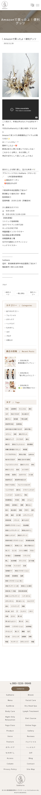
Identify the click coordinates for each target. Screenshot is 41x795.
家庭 (20, 510)
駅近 (26, 495)
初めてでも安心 (10, 485)
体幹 (15, 434)
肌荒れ (14, 475)
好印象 (7, 475)
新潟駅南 (15, 576)
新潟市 (7, 626)
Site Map (31, 769)
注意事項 (13, 409)
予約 (6, 409)
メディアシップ (28, 515)
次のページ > (33, 293)
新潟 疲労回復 (22, 591)
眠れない (28, 505)
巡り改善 (31, 561)
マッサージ (14, 642)
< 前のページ (8, 293)
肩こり (17, 631)
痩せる (18, 490)
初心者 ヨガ (9, 611)
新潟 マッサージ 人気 (11, 586)
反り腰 (18, 515)
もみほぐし (10, 327)
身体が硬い (28, 429)
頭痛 (23, 606)
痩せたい (8, 419)
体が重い (8, 555)
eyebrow (31, 454)
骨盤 (32, 642)
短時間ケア (8, 571)
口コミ (13, 616)
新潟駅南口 (8, 500)
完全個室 (26, 525)
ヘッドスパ (10, 323)
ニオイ (31, 611)
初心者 (7, 636)
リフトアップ (15, 606)
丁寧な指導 (23, 419)
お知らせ (9, 340)
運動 (23, 500)
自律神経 (28, 626)
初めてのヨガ (15, 414)
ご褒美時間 (17, 555)
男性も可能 (22, 454)
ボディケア (10, 319)
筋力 (6, 510)
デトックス (22, 561)
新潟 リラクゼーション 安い (14, 581)
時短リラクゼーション (22, 571)
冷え (27, 621)
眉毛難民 (30, 444)
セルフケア (30, 601)
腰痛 (23, 631)
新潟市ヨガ (8, 480)
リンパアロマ (9, 490)
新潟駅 (7, 576)
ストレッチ (15, 636)
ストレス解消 (23, 550)
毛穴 (28, 631)
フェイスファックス (11, 464)
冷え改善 (8, 566)
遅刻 (30, 409)
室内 (32, 510)
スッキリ (23, 611)
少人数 (31, 475)
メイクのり (25, 469)
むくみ (14, 550)
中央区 (17, 500)
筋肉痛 (16, 419)
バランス (16, 520)
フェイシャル (11, 315)
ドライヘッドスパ (28, 490)
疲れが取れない (29, 545)
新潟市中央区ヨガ (20, 480)
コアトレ (8, 434)
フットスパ (17, 566)
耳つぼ (20, 616)
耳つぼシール (20, 601)
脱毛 (17, 469)
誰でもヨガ (25, 520)
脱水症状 (13, 510)
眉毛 (27, 439)
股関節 (24, 636)
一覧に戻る (20, 293)
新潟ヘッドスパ (10, 535)
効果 (6, 616)
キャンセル (22, 409)
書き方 (7, 444)
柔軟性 (7, 505)
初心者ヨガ (25, 414)
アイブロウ (19, 439)
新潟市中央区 (9, 424)
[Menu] (37, 5)
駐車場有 (19, 424)
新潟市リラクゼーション (12, 525)
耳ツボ (21, 621)
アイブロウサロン (10, 454)
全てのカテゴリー (12, 311)
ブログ (4, 285)
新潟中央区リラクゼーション (14, 540)
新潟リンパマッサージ (12, 530)
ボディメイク (24, 642)
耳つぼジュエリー (10, 621)
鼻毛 (32, 464)
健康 (21, 505)
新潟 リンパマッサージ (12, 596)
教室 (6, 642)
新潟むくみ (18, 545)
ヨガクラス (22, 475)
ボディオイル (9, 601)
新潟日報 (8, 520)
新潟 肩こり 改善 (10, 591)
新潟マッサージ (22, 535)
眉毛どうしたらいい (18, 444)
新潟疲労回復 (30, 540)
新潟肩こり (8, 545)
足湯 (24, 566)
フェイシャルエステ (24, 485)
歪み (6, 606)
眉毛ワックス (24, 464)
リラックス (26, 555)
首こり (7, 550)
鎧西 (21, 576)
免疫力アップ (9, 439)
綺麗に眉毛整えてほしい (12, 449)
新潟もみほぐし (26, 530)
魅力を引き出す (10, 459)
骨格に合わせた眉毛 (24, 459)
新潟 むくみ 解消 (26, 586)
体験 (30, 636)
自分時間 (13, 561)
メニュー (30, 500)
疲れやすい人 (23, 434)
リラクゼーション (17, 626)
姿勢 (6, 515)
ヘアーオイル (26, 596)
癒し (6, 561)
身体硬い (15, 505)
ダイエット (8, 631)
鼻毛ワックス (9, 469)
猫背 (12, 515)
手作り (27, 510)
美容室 (25, 449)
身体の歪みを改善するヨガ (13, 429)
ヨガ (7, 332)
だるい (32, 550)
